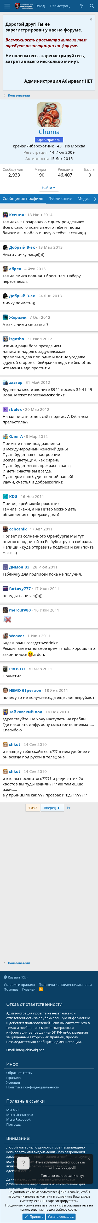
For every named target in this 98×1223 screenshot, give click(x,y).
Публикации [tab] (60, 198)
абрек (15, 268)
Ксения (16, 214)
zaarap (15, 382)
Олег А (16, 436)
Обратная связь (19, 1072)
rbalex (15, 409)
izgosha (16, 338)
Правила (13, 1077)
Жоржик (17, 317)
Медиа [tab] (84, 198)
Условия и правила (19, 984)
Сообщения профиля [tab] (23, 198)
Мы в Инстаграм (19, 1114)
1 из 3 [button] (32, 807)
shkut (14, 744)
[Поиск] (92, 6)
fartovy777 (20, 588)
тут (81, 1175)
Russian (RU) (17, 977)
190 (40, 175)
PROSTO (17, 668)
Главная (28, 989)
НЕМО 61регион (25, 690)
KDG (13, 496)
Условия (13, 1082)
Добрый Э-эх (22, 247)
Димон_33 (19, 567)
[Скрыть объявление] (90, 20)
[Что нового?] (81, 6)
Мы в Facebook (18, 1119)
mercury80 (20, 610)
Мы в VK (13, 1110)
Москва (78, 145)
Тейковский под (25, 711)
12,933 (13, 175)
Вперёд (50, 807)
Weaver (16, 635)
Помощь (11, 989)
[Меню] (7, 6)
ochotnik (18, 528)
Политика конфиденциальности (65, 984)
